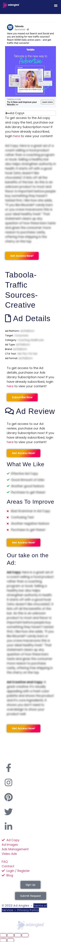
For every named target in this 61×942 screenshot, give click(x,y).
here (16, 136)
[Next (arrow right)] (10, 940)
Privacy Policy (28, 910)
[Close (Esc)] (25, 935)
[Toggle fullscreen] (10, 935)
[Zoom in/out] (3, 935)
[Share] (18, 935)
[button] (55, 5)
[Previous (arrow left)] (3, 940)
